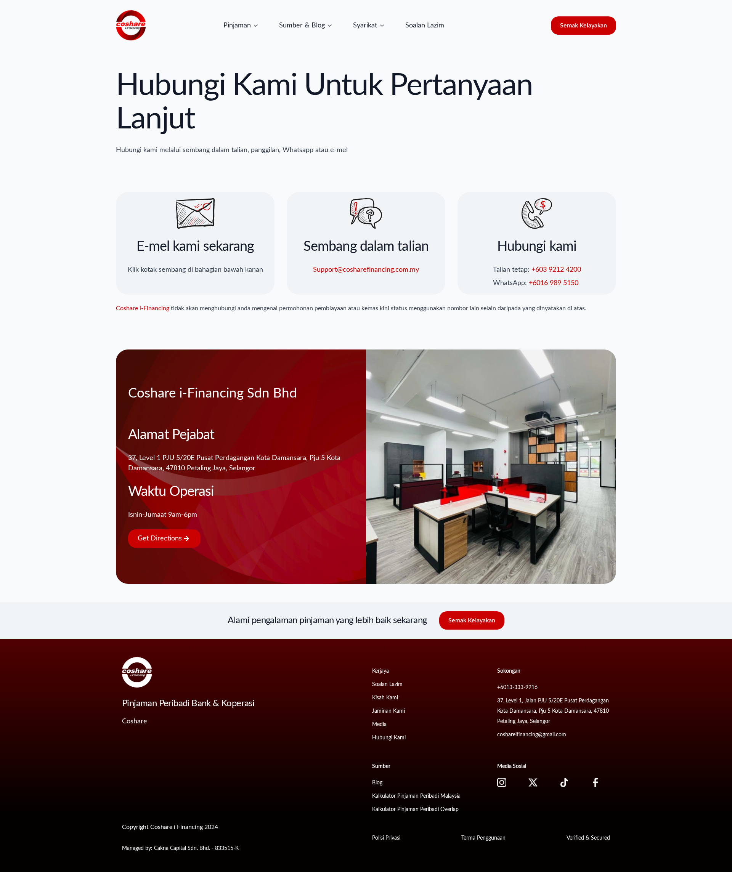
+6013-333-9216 (517, 687)
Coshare (134, 721)
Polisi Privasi (386, 838)
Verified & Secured (588, 838)
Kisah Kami (385, 697)
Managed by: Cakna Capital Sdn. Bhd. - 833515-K (180, 848)
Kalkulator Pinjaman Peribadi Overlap (415, 809)
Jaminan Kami (388, 711)
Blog (377, 782)
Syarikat (365, 25)
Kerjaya (380, 671)
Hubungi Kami (389, 738)
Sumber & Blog (302, 25)
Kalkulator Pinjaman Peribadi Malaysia (416, 796)
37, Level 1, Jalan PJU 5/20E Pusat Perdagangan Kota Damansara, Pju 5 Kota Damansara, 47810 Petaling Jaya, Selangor (553, 711)
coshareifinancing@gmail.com (531, 734)
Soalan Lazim (424, 25)
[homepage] (131, 25)
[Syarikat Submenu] (384, 25)
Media (379, 724)
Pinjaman (237, 25)
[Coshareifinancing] (506, 782)
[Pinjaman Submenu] (258, 25)
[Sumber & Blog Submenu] (332, 25)
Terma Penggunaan (483, 838)
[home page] (137, 672)
